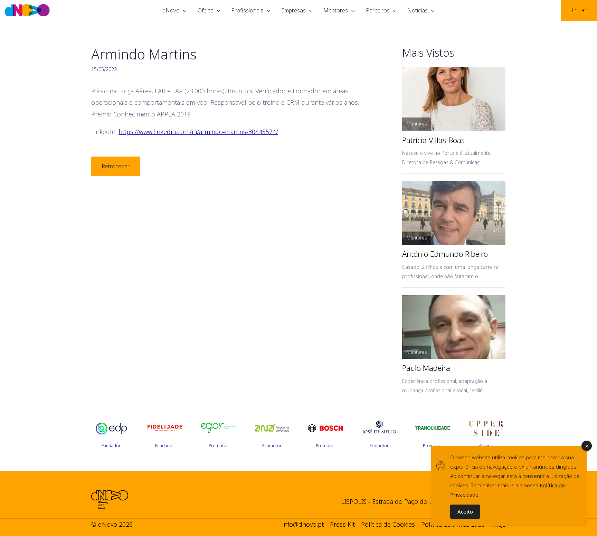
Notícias (417, 10)
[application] (183, 10)
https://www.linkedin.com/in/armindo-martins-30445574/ (198, 132)
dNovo (171, 10)
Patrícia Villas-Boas (433, 140)
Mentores (335, 10)
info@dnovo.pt (303, 524)
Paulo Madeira (426, 368)
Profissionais (247, 10)
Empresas (293, 10)
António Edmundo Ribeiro (445, 254)
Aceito (465, 511)
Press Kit (342, 524)
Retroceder (116, 166)
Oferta (206, 10)
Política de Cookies (388, 524)
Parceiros (378, 10)
